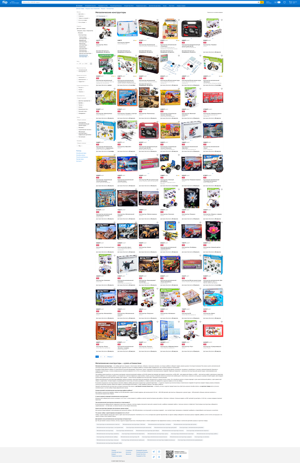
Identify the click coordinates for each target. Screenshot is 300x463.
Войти (267, 1)
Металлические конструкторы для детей (165, 427)
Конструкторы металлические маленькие (133, 440)
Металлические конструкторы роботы (207, 433)
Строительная (85, 129)
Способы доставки (81, 153)
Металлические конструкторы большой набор (109, 443)
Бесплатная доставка (155, 5)
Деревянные (84, 41)
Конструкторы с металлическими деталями (191, 427)
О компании (129, 450)
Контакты (78, 161)
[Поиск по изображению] (258, 2)
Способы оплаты (80, 155)
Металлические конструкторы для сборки (147, 430)
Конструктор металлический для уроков (84, 124)
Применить (91, 64)
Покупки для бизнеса (82, 157)
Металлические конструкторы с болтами (134, 424)
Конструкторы (110, 8)
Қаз (275, 2)
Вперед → (110, 356)
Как (82, 136)
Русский (83, 111)
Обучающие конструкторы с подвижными (85, 133)
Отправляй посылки (90, 5)
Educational (83, 109)
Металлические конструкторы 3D (130, 436)
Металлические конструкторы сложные (107, 440)
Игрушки (103, 8)
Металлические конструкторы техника (173, 430)
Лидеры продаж (181, 5)
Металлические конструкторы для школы (185, 424)
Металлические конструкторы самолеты (108, 433)
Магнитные (84, 44)
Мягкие (86, 53)
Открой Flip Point (129, 5)
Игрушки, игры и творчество (92, 8)
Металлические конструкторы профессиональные (161, 440)
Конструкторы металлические (124, 430)
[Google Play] (176, 456)
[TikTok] (154, 457)
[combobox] (141, 2)
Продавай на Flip (103, 5)
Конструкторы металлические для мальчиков (138, 427)
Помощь (114, 450)
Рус (279, 2)
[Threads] (159, 457)
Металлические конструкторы (105, 430)
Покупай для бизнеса (116, 5)
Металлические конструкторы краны (158, 433)
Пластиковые (84, 37)
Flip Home (171, 5)
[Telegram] (154, 452)
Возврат (114, 454)
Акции (164, 5)
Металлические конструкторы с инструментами (110, 427)
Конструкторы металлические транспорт (182, 433)
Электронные (84, 50)
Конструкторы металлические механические (154, 436)
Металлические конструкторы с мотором (159, 424)
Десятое (85, 100)
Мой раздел (268, 2)
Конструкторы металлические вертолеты (133, 433)
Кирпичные (83, 47)
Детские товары (80, 8)
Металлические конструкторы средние (181, 436)
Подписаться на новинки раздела (215, 12)
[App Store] (180, 456)
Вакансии (128, 454)
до (83, 63)
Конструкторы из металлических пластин (108, 424)
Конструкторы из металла (202, 436)
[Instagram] (159, 452)
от (77, 63)
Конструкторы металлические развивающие (190, 440)
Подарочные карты (141, 5)
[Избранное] (284, 2)
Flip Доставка (80, 159)
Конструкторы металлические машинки (198, 430)
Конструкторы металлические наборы (107, 436)
